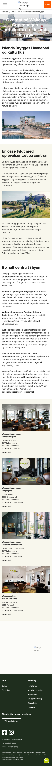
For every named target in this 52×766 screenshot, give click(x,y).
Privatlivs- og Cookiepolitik (12, 739)
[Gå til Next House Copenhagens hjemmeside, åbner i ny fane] (32, 664)
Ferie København (14, 755)
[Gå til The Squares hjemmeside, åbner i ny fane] (26, 648)
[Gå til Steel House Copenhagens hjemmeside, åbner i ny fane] (19, 664)
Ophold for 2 (19, 757)
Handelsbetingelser (9, 743)
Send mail (6, 452)
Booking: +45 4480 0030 (12, 610)
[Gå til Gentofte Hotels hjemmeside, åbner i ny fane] (26, 656)
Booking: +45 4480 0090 (12, 502)
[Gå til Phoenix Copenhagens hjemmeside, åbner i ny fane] (13, 640)
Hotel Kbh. (20, 752)
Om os (4, 686)
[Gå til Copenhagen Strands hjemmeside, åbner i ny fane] (38, 640)
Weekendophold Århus (8, 757)
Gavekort (32, 707)
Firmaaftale (32, 694)
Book (47, 5)
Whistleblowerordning (10, 747)
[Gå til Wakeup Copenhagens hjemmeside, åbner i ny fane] (38, 656)
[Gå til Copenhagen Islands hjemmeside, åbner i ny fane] (13, 656)
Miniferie (38, 755)
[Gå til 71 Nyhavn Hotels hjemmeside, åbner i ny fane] (26, 640)
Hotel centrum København (27, 755)
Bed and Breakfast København (32, 752)
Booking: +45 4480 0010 (12, 556)
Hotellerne (32, 686)
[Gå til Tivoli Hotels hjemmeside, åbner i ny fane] (38, 648)
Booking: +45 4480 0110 (12, 448)
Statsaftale (32, 703)
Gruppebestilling (35, 699)
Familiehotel (45, 755)
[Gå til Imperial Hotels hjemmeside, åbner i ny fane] (13, 648)
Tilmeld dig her (12, 721)
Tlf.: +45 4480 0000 (10, 446)
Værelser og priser (35, 690)
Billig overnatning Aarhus (9, 752)
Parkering (6, 690)
